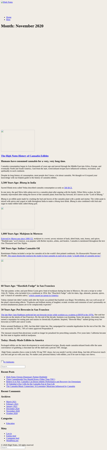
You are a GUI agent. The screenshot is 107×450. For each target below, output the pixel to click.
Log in (9, 433)
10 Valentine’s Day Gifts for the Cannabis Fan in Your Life (30, 384)
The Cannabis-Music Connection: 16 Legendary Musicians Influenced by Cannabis (40, 386)
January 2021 (11, 406)
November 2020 (13, 411)
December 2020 (12, 409)
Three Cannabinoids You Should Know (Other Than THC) (30, 379)
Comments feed (12, 438)
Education (10, 423)
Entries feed (11, 436)
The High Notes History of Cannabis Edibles (25, 155)
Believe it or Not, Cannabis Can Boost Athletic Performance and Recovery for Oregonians (43, 382)
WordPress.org (12, 440)
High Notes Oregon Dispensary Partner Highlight (26, 377)
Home (8, 17)
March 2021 (11, 402)
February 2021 (12, 404)
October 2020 (12, 413)
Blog (8, 19)
